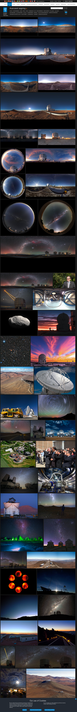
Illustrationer (19, 12)
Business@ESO (63, 4)
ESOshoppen (23, 4)
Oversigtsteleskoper (42, 14)
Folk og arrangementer (43, 12)
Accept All (24, 709)
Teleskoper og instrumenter (32, 4)
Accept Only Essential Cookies (35, 709)
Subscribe (52, 1)
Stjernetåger (30, 12)
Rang (66, 12)
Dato (66, 13)
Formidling (52, 4)
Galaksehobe (12, 12)
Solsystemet (24, 14)
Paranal (35, 12)
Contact (55, 1)
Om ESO (5, 4)
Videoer (13, 4)
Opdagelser (40, 4)
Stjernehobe (30, 14)
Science (66, 1)
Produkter (58, 4)
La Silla (24, 12)
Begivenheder (46, 4)
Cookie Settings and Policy (49, 709)
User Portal (70, 1)
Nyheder (18, 4)
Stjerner (35, 14)
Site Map (59, 1)
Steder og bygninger (53, 12)
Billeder (9, 4)
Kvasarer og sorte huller (15, 14)
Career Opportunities (71, 4)
